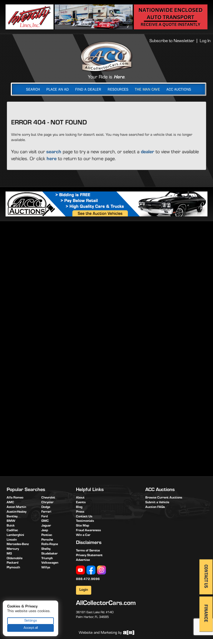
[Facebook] (91, 570)
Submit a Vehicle (157, 502)
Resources (118, 89)
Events (81, 502)
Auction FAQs (155, 507)
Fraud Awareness (88, 530)
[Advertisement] (108, 268)
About (80, 498)
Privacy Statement (89, 555)
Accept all (31, 628)
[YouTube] (80, 570)
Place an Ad (57, 89)
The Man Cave (147, 89)
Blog (79, 507)
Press (80, 512)
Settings (30, 621)
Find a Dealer (88, 89)
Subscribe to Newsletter (171, 41)
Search (33, 89)
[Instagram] (101, 570)
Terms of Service (88, 551)
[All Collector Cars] (106, 56)
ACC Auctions (178, 89)
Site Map (82, 526)
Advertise (83, 560)
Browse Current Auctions (163, 498)
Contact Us (84, 516)
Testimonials (85, 521)
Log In (205, 41)
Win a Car (83, 535)
